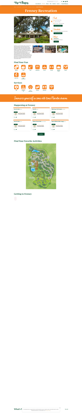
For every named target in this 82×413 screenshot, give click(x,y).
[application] (41, 299)
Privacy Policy (48, 410)
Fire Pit (44, 70)
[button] (48, 53)
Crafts (23, 70)
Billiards (16, 70)
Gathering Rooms (58, 70)
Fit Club (51, 70)
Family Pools (37, 70)
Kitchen (65, 70)
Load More (41, 134)
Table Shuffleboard (23, 78)
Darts (30, 70)
